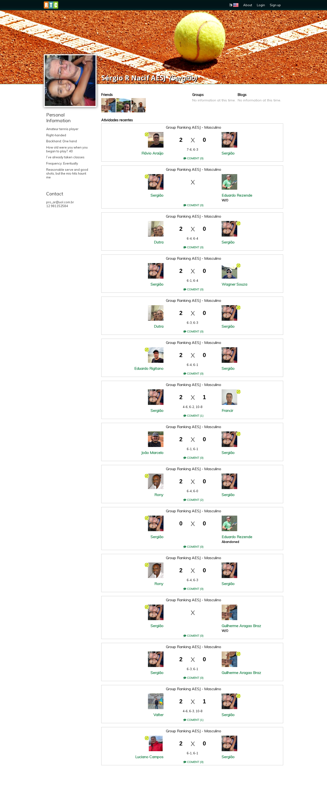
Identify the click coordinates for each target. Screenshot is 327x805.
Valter (158, 714)
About (247, 5)
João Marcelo (152, 452)
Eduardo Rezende (237, 195)
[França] (123, 105)
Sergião (228, 153)
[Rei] (138, 105)
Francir (227, 410)
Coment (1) (194, 415)
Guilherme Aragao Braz (241, 625)
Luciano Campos (149, 756)
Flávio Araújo (152, 153)
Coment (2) (194, 500)
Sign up (275, 5)
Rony (159, 494)
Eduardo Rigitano (149, 368)
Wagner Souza (234, 284)
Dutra (159, 242)
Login (261, 5)
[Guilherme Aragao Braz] (108, 105)
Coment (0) (194, 158)
